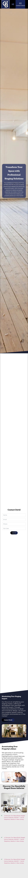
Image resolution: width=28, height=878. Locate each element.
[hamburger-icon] (12, 4)
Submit (14, 533)
